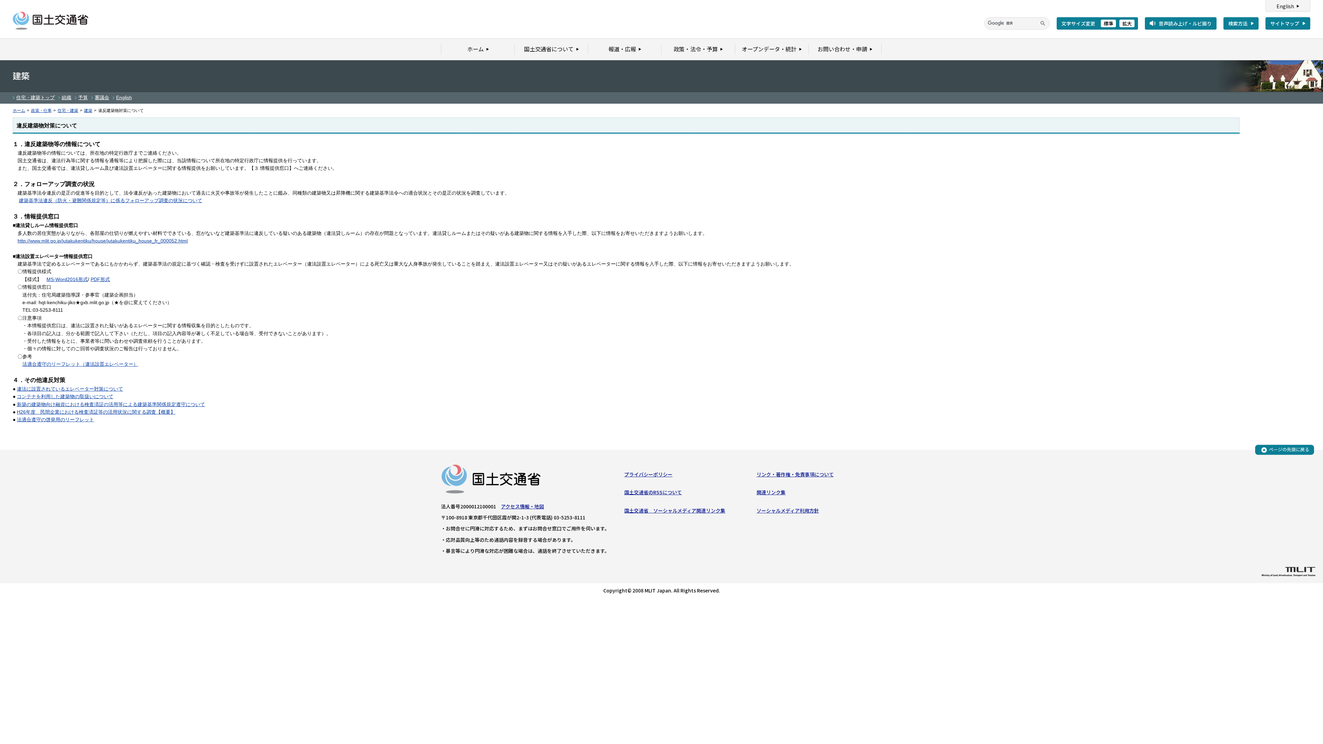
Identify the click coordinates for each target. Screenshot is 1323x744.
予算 (83, 97)
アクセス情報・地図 (522, 506)
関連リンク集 (771, 492)
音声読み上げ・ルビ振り (1185, 23)
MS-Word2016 (62, 279)
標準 (1108, 23)
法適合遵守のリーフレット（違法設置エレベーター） (80, 364)
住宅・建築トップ (35, 97)
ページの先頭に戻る (1289, 449)
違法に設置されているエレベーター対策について (70, 389)
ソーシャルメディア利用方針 (788, 510)
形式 (83, 279)
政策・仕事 (41, 110)
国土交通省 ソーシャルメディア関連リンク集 (674, 510)
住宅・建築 (68, 110)
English (1285, 6)
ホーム (19, 110)
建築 (88, 110)
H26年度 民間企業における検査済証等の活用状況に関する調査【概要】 (96, 412)
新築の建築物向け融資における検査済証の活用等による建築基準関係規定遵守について (111, 404)
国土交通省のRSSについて (653, 492)
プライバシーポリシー (648, 474)
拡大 (1127, 23)
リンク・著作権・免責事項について (795, 474)
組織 (66, 97)
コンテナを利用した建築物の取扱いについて (65, 396)
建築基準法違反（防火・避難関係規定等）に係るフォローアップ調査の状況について (110, 200)
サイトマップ (1284, 23)
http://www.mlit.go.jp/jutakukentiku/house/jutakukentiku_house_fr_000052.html (103, 241)
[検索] (1043, 23)
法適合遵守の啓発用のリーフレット (55, 419)
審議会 (102, 97)
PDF (95, 279)
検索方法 (1238, 23)
